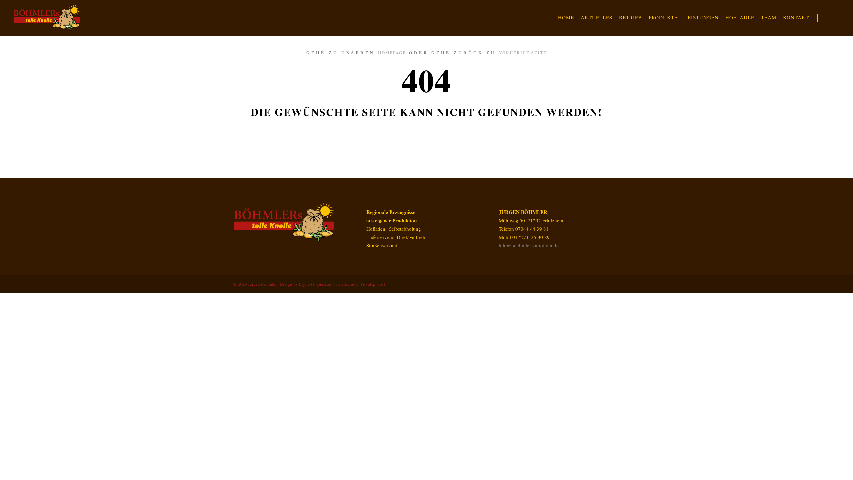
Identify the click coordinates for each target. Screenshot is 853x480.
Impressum (322, 284)
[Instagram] (615, 284)
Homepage (392, 53)
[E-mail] (595, 284)
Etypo (304, 284)
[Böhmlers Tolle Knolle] (46, 18)
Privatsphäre (372, 284)
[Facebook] (605, 284)
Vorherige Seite (523, 53)
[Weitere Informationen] (829, 18)
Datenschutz (346, 284)
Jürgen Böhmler (262, 284)
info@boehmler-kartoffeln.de (529, 245)
